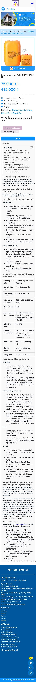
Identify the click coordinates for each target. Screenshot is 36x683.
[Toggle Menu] (32, 3)
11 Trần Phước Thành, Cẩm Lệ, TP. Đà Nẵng (18, 589)
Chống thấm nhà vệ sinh (9, 627)
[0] (30, 658)
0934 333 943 (22, 599)
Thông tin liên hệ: (14, 172)
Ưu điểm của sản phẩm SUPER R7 (17, 157)
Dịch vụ (3, 613)
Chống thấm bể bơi (7, 632)
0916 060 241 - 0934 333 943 (23, 597)
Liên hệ (3, 620)
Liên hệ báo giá (9, 132)
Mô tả (18, 139)
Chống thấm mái (6, 630)
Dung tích (4, 119)
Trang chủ (4, 31)
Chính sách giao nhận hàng (10, 637)
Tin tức (3, 618)
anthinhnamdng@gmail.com (15, 604)
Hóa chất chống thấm (18, 31)
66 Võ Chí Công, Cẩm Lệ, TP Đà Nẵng (16, 593)
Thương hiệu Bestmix (22, 110)
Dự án (3, 616)
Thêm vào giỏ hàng (12, 128)
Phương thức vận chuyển (9, 646)
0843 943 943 (16, 602)
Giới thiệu (4, 611)
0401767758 (14, 586)
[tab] (18, 139)
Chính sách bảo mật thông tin (10, 641)
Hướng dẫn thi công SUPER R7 (16, 165)
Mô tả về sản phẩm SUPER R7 (16, 150)
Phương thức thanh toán (9, 639)
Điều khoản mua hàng (8, 644)
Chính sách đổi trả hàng (8, 634)
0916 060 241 (20, 68)
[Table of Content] (31, 147)
